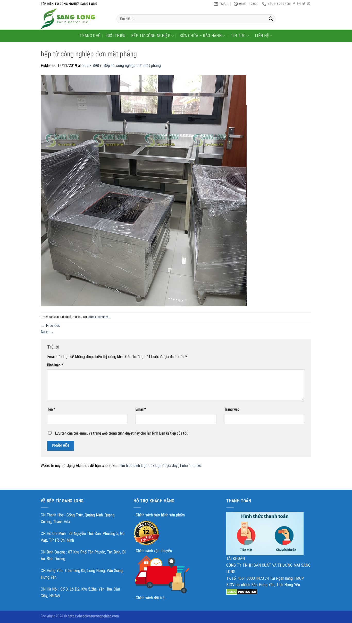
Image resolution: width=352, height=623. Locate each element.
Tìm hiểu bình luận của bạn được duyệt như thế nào (160, 465)
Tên (51, 409)
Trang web (231, 409)
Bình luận (55, 365)
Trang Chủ (90, 35)
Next (47, 332)
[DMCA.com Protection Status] (241, 591)
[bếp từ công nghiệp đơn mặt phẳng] (144, 190)
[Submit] (270, 18)
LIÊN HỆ (262, 35)
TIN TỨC (238, 35)
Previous (50, 325)
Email (141, 409)
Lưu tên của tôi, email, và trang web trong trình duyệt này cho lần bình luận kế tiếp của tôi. (121, 433)
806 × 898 (90, 65)
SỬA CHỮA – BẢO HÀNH (201, 35)
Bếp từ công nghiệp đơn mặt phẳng (132, 65)
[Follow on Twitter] (303, 4)
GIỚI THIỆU (115, 35)
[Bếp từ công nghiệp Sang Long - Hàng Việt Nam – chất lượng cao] (75, 19)
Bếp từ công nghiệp (150, 35)
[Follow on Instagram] (298, 4)
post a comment (98, 317)
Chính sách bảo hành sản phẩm (160, 515)
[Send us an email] (308, 4)
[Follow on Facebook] (294, 4)
